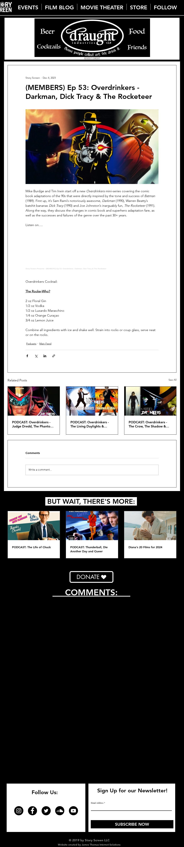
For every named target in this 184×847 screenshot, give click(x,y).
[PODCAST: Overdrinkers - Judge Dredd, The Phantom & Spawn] (34, 401)
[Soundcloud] (59, 810)
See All (172, 379)
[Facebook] (32, 810)
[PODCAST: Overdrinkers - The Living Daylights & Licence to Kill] (92, 401)
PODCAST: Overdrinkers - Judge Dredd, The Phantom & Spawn (32, 424)
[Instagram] (18, 810)
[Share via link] (53, 356)
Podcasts (31, 343)
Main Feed (45, 343)
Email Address (97, 803)
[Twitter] (46, 810)
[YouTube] (73, 810)
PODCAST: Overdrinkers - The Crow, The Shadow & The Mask (148, 424)
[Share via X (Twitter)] (36, 356)
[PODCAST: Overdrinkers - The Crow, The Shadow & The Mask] (150, 401)
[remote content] (92, 253)
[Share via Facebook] (27, 356)
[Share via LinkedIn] (45, 356)
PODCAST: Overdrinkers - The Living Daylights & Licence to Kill (89, 424)
